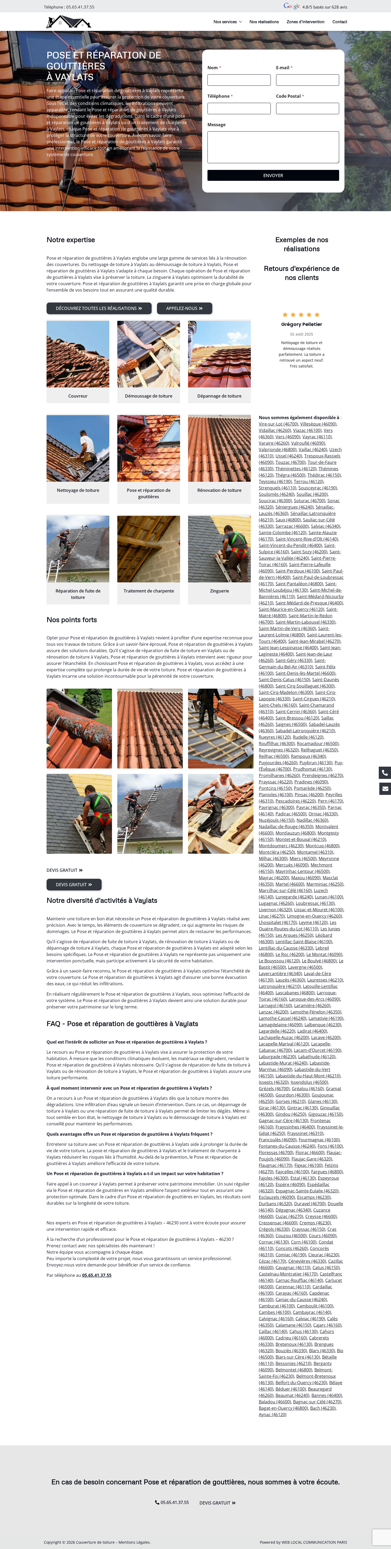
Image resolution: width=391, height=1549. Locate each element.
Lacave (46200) (325, 1037)
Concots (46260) (292, 1248)
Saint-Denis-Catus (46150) (284, 679)
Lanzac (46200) (273, 1012)
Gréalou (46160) (308, 1089)
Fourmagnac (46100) (319, 1140)
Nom (214, 67)
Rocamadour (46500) (318, 743)
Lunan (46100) (329, 897)
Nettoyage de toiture (78, 490)
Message (216, 124)
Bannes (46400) (326, 1395)
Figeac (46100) (308, 1165)
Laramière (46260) (312, 1005)
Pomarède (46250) (312, 788)
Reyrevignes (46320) (279, 750)
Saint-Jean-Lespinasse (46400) (288, 648)
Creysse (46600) (321, 1216)
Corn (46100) (304, 1242)
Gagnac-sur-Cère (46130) (283, 1120)
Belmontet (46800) (294, 1370)
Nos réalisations (264, 21)
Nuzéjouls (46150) (276, 820)
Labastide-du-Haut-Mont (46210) (308, 1076)
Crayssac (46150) (308, 1229)
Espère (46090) (290, 1184)
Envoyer (273, 175)
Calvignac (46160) (276, 1319)
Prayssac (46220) (275, 782)
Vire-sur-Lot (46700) (278, 424)
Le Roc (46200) (290, 954)
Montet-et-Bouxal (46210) (301, 839)
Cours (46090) (322, 1236)
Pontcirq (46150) (275, 788)
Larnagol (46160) (275, 1005)
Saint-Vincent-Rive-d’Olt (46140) (307, 539)
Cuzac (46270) (289, 1216)
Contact (339, 21)
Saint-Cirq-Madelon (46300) (286, 692)
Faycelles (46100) (292, 1172)
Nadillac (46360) (312, 820)
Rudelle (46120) (308, 737)
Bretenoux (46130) (294, 1344)
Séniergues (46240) (295, 507)
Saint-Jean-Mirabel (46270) (314, 641)
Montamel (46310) (315, 852)
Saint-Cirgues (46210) (314, 699)
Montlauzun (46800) (295, 833)
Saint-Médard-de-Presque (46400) (309, 603)
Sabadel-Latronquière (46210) (305, 731)
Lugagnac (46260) (276, 903)
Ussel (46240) (289, 456)
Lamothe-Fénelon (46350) (315, 1012)
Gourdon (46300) (293, 1095)
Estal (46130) (303, 1178)
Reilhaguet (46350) (319, 750)
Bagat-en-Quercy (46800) (283, 1408)
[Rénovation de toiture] (219, 448)
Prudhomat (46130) (312, 769)
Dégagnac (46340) (293, 1210)
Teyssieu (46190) (275, 481)
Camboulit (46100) (315, 1306)
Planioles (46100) (276, 795)
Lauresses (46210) (325, 980)
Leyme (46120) (313, 922)
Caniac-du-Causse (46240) (301, 1299)
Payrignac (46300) (276, 807)
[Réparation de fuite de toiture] (78, 549)
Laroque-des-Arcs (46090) (314, 999)
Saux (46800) (288, 520)
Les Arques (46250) (294, 935)
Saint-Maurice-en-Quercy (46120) (291, 609)
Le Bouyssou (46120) (279, 961)
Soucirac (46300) (275, 501)
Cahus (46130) (303, 1331)
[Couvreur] (78, 354)
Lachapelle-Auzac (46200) (284, 1037)
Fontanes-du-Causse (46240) (287, 1146)
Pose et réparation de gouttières (148, 493)
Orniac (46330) (323, 814)
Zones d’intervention (306, 21)
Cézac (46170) (272, 1261)
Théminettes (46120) (296, 469)
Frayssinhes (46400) (295, 1127)
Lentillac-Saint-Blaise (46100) (304, 942)
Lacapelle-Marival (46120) (284, 1044)
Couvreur (78, 396)
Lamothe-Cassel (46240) (282, 1018)
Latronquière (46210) (280, 986)
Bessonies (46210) (293, 1363)
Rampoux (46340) (308, 756)
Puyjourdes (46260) (278, 763)
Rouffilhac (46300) (277, 743)
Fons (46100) (330, 1146)
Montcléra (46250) (277, 852)
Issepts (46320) (274, 1082)
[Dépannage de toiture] (219, 354)
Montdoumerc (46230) (281, 846)
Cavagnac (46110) (293, 1267)
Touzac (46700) (291, 462)
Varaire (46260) (274, 443)
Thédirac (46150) (324, 475)
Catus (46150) (326, 1267)
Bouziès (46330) (291, 1351)
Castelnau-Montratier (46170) (288, 1274)
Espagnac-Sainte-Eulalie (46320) (307, 1191)
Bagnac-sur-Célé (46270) (317, 1402)
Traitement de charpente (149, 591)
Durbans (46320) (275, 1204)
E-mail (284, 67)
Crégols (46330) (274, 1229)
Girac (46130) (272, 1108)
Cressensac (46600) (278, 1223)
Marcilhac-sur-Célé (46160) (285, 890)
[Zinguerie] (219, 549)
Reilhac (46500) (274, 756)
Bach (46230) (323, 1408)
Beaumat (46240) (292, 1395)
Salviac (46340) (325, 526)
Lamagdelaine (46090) (280, 1025)
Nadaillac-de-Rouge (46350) (286, 826)
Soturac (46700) (309, 501)
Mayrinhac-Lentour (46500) (303, 871)
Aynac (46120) (272, 1414)
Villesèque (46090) (318, 424)
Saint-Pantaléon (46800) (299, 584)
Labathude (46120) (316, 1057)
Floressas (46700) (276, 1152)
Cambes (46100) (275, 1312)
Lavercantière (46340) (280, 973)
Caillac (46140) (273, 1331)
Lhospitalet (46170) (278, 922)
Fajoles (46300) (273, 1178)
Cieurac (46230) (323, 1255)
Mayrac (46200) (274, 878)
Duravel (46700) (310, 1204)
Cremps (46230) (315, 1223)
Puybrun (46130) (316, 763)
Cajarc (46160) (327, 1325)
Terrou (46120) (308, 481)
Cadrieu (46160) (291, 1338)
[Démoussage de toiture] (148, 354)
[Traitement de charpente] (148, 549)
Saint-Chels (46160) (278, 705)
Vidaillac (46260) (275, 430)
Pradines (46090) (311, 782)
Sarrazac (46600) (292, 526)
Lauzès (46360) (290, 980)
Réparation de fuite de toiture (78, 594)
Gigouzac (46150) (325, 1114)
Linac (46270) (272, 916)
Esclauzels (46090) (277, 1197)
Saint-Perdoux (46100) (298, 571)
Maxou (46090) (306, 878)
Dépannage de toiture (219, 396)
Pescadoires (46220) (296, 801)
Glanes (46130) (322, 1101)
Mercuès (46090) (292, 865)
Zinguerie (219, 591)
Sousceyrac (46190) (317, 488)
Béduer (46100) (291, 1389)
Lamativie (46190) (326, 1018)
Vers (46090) (288, 437)
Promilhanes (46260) (279, 775)
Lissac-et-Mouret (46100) (318, 910)
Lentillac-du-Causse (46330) (286, 948)
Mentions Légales (134, 1542)
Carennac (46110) (293, 1287)
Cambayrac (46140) (312, 1312)
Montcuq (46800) (322, 846)
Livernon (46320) (275, 910)
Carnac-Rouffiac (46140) (299, 1280)
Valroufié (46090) (308, 443)
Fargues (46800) (327, 1172)
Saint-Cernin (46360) (296, 711)
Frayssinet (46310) (305, 1133)
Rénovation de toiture (219, 490)
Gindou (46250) (291, 1114)
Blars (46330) (322, 1351)
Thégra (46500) (290, 475)
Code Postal (290, 96)
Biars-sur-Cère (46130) (298, 1357)
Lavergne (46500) (305, 967)
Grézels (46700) (274, 1089)
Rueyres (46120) (275, 737)
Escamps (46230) (314, 1197)
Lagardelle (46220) (277, 1031)
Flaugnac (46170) (275, 1165)
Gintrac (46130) (302, 1108)
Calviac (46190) (310, 1319)
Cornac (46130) (274, 1242)
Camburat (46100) (277, 1306)
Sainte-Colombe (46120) (282, 533)
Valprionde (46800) (278, 449)
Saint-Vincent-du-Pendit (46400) (290, 545)
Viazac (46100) (307, 430)
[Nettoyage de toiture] (78, 448)
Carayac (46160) (291, 1293)
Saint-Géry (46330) (294, 660)
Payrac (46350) (311, 807)
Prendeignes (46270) (322, 775)
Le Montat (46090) (324, 954)
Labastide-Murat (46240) (283, 1063)
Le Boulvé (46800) (319, 961)
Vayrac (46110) (317, 437)
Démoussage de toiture (148, 396)
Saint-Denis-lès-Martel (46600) (305, 673)
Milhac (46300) (273, 858)
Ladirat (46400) (312, 1031)
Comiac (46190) (291, 1255)
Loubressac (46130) (315, 903)
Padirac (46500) (291, 814)
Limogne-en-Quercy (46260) (314, 916)
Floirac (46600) (310, 1152)
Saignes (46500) (291, 724)
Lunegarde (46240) (294, 897)
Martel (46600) (290, 884)
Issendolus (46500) (309, 1082)
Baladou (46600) (275, 1402)
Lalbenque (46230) (323, 1025)
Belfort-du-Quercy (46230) (301, 1382)
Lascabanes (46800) (295, 993)
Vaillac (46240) (313, 449)
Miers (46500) (303, 858)
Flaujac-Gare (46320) (312, 1159)
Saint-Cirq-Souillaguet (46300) (305, 686)
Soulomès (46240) (276, 494)
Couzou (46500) (291, 1236)
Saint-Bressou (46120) (297, 718)
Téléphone (220, 96)
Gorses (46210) (291, 1101)
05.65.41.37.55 (80, 7)
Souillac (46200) (312, 494)
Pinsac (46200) (309, 795)
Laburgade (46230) (277, 1057)
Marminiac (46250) (324, 884)
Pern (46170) (330, 801)
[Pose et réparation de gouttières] (148, 448)
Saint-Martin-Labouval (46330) (305, 622)
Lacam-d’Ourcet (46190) (317, 1050)
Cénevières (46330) (307, 1261)
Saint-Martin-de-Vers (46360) (287, 628)
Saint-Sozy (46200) (309, 552)
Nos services (225, 21)
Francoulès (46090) (278, 1140)
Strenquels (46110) (277, 488)
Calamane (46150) (293, 1325)
